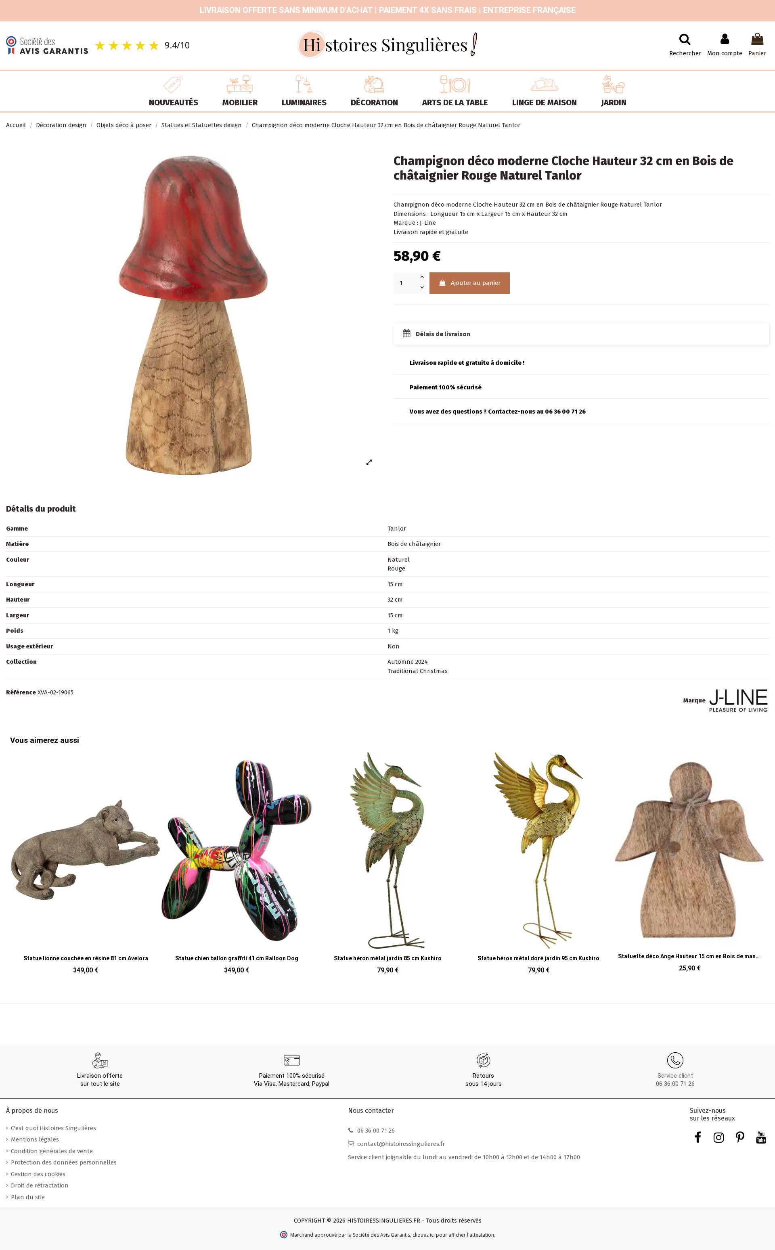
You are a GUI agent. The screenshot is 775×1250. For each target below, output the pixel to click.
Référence (21, 692)
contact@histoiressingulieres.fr (401, 1144)
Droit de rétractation (40, 1185)
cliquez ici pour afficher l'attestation (453, 1234)
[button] (18, 858)
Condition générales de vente (52, 1151)
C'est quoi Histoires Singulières (53, 1128)
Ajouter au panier (476, 282)
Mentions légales (35, 1139)
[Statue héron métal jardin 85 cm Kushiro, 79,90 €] (387, 865)
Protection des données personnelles (64, 1162)
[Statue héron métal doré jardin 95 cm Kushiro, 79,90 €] (538, 865)
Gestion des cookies (38, 1174)
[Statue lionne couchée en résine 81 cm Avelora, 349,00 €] (85, 865)
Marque (694, 700)
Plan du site (28, 1197)
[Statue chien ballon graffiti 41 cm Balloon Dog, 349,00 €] (236, 865)
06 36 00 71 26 (675, 1083)
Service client (675, 1075)
